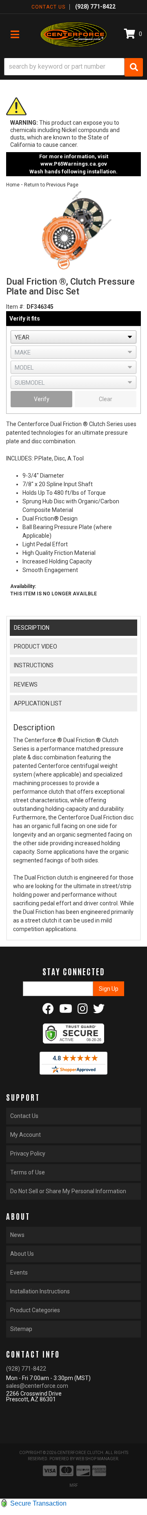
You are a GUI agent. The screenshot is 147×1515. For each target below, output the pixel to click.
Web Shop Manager (97, 1459)
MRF (73, 1485)
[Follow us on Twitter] (99, 1011)
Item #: (15, 306)
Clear (105, 399)
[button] (73, 67)
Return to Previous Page (51, 185)
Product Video (35, 646)
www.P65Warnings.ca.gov (73, 164)
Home (13, 185)
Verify (41, 399)
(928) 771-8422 (26, 1368)
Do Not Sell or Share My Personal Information (68, 1191)
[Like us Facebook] (48, 1011)
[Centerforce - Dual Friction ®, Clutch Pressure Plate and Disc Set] (73, 230)
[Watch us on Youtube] (65, 1011)
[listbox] (73, 336)
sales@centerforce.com (37, 1386)
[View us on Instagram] (83, 1011)
